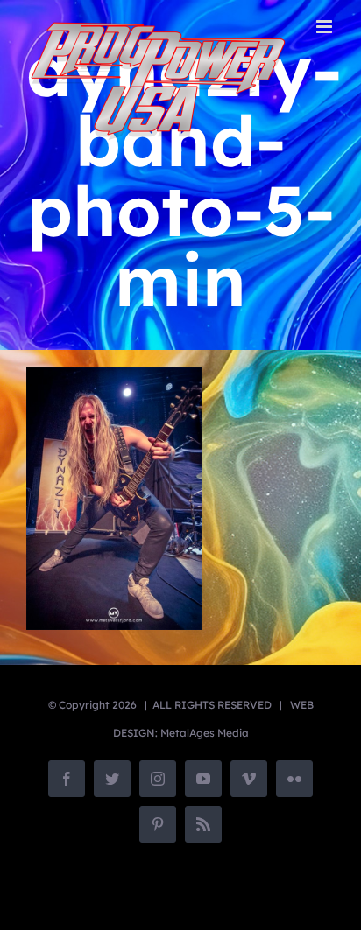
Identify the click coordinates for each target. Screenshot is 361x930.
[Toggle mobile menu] (325, 26)
